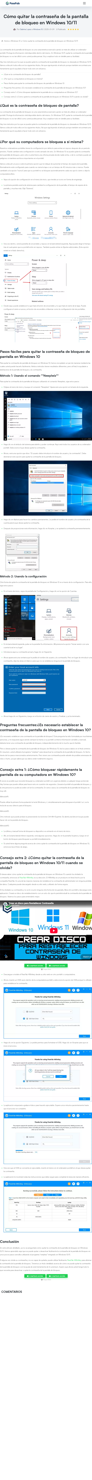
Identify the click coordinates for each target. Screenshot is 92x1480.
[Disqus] (46, 1324)
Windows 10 (38, 29)
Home (6, 41)
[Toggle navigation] (84, 3)
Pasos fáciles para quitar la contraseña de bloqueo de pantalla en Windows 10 (34, 83)
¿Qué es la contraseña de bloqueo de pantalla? (22, 74)
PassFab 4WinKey (27, 877)
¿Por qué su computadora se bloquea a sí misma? (23, 79)
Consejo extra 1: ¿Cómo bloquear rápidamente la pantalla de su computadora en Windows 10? (41, 92)
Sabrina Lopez (25, 29)
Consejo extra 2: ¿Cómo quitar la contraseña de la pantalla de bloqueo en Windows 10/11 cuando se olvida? (46, 97)
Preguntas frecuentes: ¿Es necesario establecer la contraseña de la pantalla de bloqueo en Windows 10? (45, 88)
